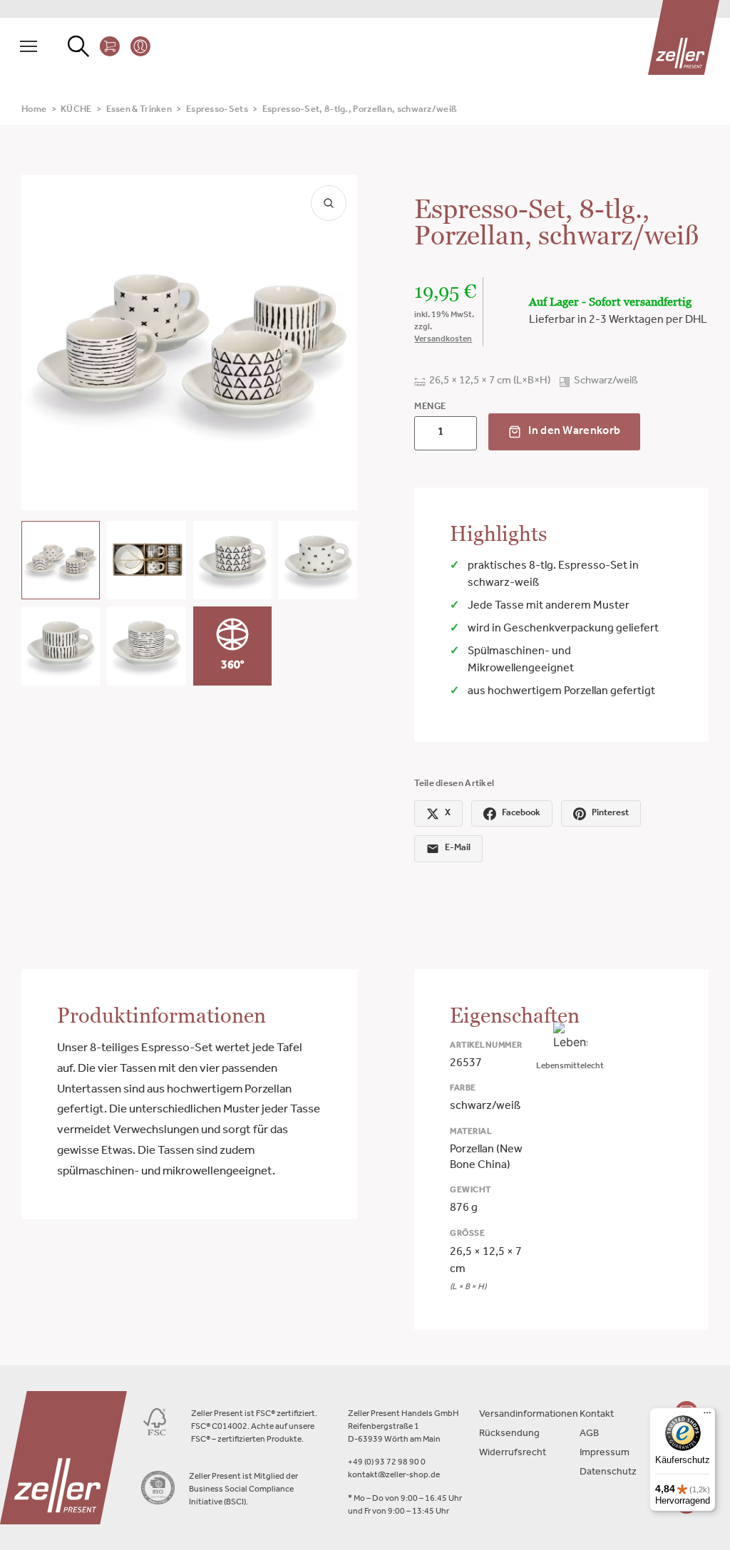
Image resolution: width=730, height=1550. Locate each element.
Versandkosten (443, 340)
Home (33, 110)
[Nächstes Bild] (334, 342)
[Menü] (707, 1416)
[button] (60, 560)
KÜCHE (76, 110)
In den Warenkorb (574, 432)
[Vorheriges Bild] (44, 342)
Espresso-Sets (217, 110)
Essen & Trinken (139, 110)
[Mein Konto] (140, 46)
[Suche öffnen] (78, 46)
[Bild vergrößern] (328, 203)
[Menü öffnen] (28, 46)
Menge (430, 407)
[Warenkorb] (110, 46)
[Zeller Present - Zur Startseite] (683, 37)
